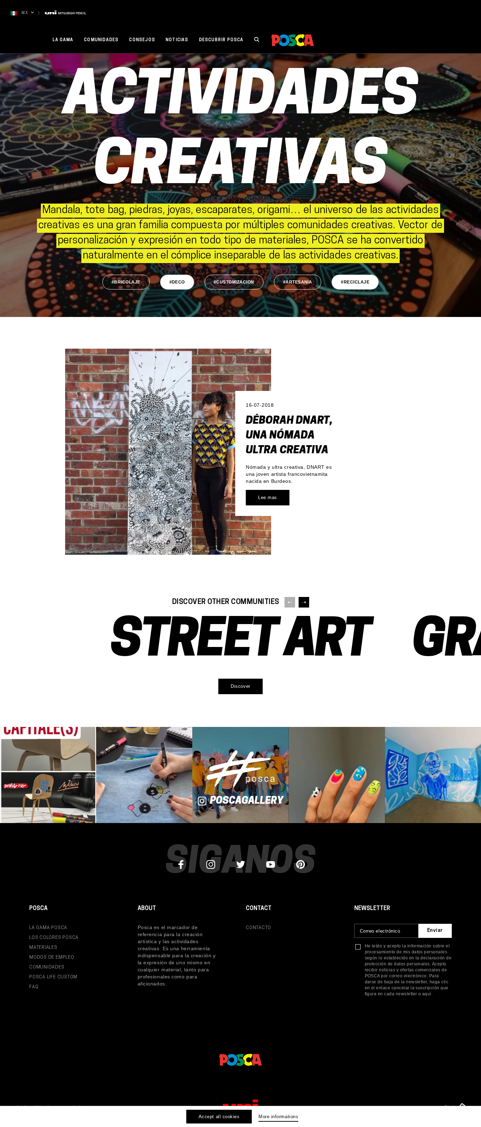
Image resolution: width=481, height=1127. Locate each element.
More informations (278, 1116)
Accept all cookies (219, 1116)
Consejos (142, 40)
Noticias (176, 40)
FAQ (33, 987)
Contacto (258, 928)
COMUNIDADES (46, 967)
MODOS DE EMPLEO (51, 957)
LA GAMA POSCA (48, 928)
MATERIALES (43, 947)
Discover (240, 686)
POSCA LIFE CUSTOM (53, 977)
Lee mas (267, 497)
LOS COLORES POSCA (54, 937)
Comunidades (101, 40)
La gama (62, 40)
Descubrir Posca (221, 40)
